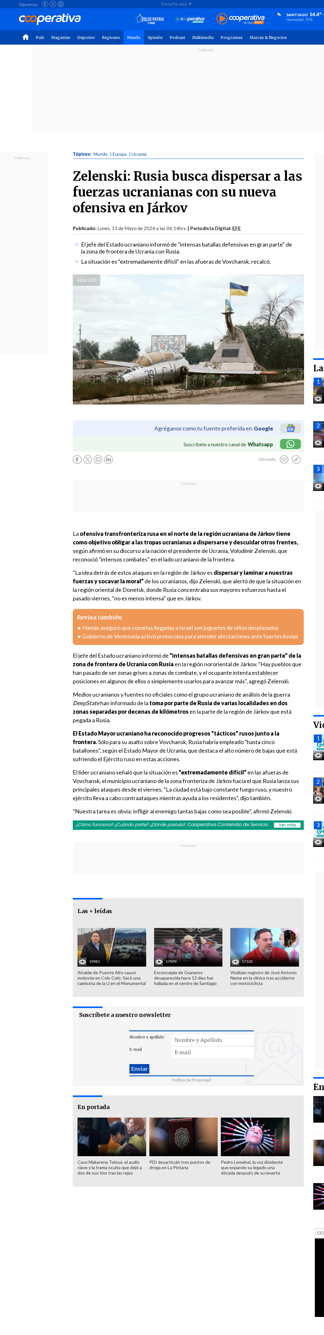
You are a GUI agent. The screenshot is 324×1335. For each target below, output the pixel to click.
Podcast (177, 37)
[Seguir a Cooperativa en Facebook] (45, 4)
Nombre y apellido (146, 1037)
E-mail (135, 1049)
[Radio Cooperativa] (240, 19)
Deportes (86, 37)
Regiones (111, 37)
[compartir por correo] (284, 459)
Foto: (82, 280)
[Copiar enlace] (296, 459)
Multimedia (203, 37)
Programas (232, 37)
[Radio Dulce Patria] (149, 19)
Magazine (60, 37)
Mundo (133, 37)
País (40, 37)
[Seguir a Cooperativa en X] (53, 4)
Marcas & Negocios (268, 37)
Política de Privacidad (191, 1080)
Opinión (155, 37)
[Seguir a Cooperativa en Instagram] (61, 4)
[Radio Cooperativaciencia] (190, 19)
